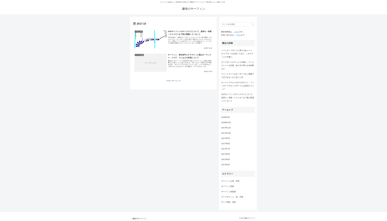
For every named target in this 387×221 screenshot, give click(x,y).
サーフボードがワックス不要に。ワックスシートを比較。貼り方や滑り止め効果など (237, 65)
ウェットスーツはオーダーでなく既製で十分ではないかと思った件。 (237, 75)
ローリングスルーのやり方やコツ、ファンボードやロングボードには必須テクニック (237, 86)
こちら (236, 32)
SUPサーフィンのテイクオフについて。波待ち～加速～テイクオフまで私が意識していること (237, 97)
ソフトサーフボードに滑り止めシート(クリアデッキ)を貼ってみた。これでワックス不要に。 (237, 53)
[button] (252, 24)
